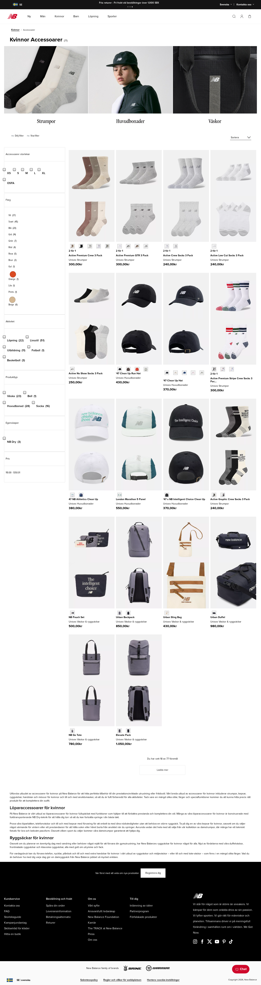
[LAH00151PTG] (193, 373)
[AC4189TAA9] (72, 731)
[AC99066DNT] (128, 731)
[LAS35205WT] (214, 246)
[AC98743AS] (107, 246)
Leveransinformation (58, 911)
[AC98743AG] (90, 246)
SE (23, 980)
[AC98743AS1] (72, 246)
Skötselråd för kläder (16, 928)
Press (91, 934)
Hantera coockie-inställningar (163, 979)
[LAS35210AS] (214, 369)
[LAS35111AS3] (223, 495)
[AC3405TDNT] (128, 613)
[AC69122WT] (120, 246)
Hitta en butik (12, 934)
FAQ (6, 911)
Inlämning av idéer (141, 905)
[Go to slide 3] (133, 7)
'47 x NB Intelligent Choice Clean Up (184, 499)
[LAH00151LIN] (175, 373)
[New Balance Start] (13, 16)
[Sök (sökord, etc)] (234, 16)
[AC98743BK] (81, 246)
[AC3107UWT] (72, 495)
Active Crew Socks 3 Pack (178, 255)
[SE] (13, 4)
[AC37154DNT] (72, 613)
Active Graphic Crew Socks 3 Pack (230, 499)
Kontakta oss (12, 905)
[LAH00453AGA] (146, 369)
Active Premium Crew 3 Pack (85, 255)
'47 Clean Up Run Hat (128, 373)
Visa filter (34, 135)
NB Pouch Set (76, 617)
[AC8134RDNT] (214, 613)
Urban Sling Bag (172, 617)
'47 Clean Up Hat (173, 380)
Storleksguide (12, 917)
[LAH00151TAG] (202, 373)
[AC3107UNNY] (81, 495)
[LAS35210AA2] (231, 369)
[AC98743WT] (99, 246)
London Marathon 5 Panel (131, 499)
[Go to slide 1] (128, 7)
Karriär (92, 922)
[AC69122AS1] (137, 246)
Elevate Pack (123, 735)
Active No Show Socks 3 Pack (85, 373)
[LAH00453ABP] (128, 369)
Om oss (92, 940)
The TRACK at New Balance (105, 928)
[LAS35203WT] (167, 246)
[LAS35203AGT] (175, 246)
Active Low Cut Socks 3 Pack (226, 255)
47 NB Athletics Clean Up (83, 499)
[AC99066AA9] (120, 731)
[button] (242, 16)
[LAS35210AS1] (223, 369)
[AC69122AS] (128, 246)
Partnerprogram (139, 911)
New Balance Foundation (103, 917)
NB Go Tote (75, 735)
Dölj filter (19, 135)
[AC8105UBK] (167, 495)
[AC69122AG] (146, 246)
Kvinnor (15, 29)
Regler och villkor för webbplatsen (122, 979)
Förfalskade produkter (143, 917)
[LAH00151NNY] (184, 373)
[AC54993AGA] (167, 613)
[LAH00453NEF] (137, 369)
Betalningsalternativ (58, 917)
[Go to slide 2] (130, 7)
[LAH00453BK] (120, 369)
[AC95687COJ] (120, 495)
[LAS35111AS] (214, 495)
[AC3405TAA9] (120, 613)
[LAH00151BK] (167, 373)
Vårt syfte (94, 905)
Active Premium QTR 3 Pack (132, 255)
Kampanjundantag (15, 922)
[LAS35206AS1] (72, 369)
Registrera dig (153, 872)
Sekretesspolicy (89, 979)
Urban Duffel (217, 617)
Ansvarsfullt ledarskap (101, 911)
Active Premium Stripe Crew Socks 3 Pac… (231, 380)
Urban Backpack (125, 617)
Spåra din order (55, 905)
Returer (50, 922)
